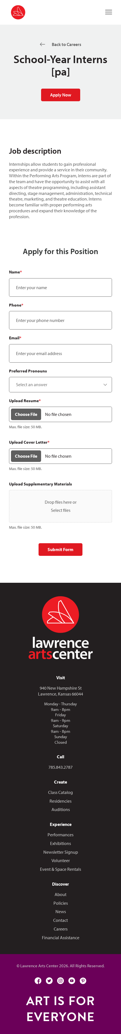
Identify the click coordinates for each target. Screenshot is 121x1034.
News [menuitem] (60, 911)
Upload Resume (25, 400)
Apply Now (60, 95)
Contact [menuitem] (60, 920)
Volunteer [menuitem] (60, 860)
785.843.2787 (60, 767)
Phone (16, 305)
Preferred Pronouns (28, 371)
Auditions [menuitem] (60, 809)
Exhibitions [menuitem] (60, 843)
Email (15, 337)
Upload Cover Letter (29, 442)
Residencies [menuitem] (60, 801)
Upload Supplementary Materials (40, 484)
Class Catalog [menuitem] (60, 792)
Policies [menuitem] (60, 903)
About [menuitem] (60, 894)
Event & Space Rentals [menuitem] (60, 869)
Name (15, 272)
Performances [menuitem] (60, 834)
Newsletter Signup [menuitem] (60, 852)
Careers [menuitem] (61, 929)
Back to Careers (66, 44)
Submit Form (60, 549)
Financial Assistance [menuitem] (60, 937)
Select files (60, 510)
